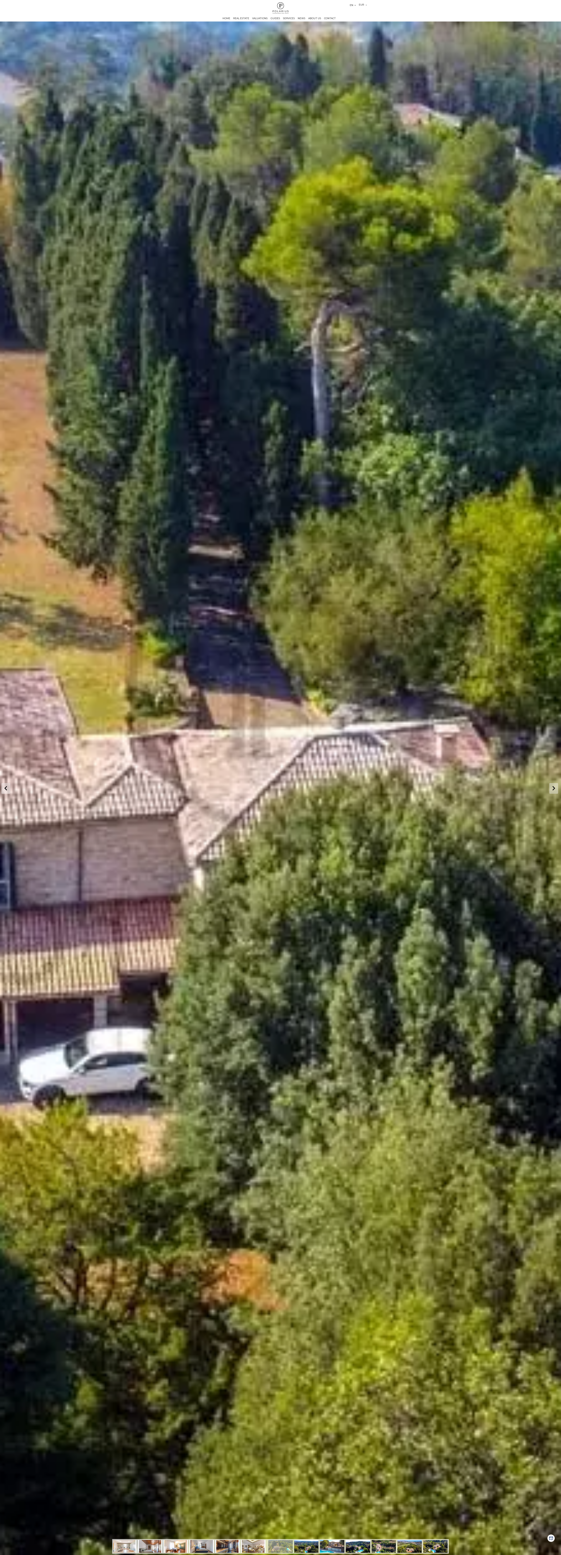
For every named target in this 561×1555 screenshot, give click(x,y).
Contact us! (552, 1538)
